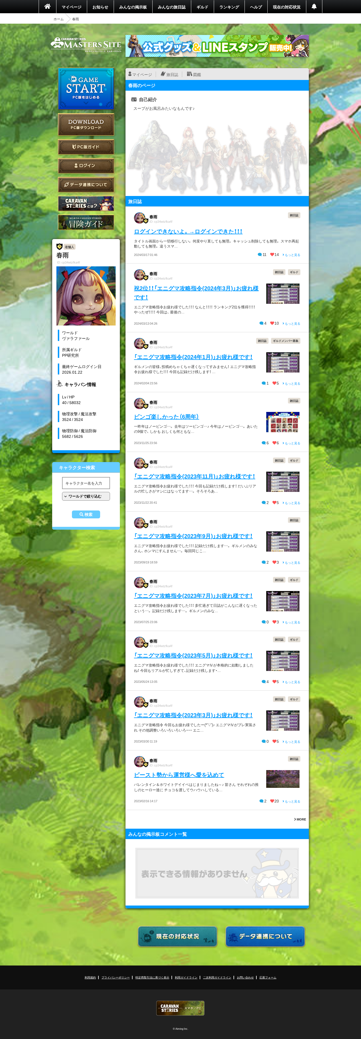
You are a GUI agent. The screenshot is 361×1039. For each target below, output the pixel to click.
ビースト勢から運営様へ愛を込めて (179, 774)
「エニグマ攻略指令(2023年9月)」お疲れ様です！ (193, 536)
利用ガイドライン (186, 977)
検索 (89, 514)
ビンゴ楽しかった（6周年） (166, 416)
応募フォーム (267, 977)
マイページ (72, 7)
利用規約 (90, 977)
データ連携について (86, 184)
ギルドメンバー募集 (285, 340)
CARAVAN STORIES (180, 1008)
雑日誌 (294, 215)
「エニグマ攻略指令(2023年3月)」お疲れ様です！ (193, 715)
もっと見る (292, 254)
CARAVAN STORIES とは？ (86, 203)
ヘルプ (256, 7)
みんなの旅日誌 (172, 7)
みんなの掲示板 (133, 7)
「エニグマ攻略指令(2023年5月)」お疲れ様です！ (193, 655)
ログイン (86, 165)
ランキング (229, 7)
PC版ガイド (86, 147)
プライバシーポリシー (116, 977)
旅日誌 (172, 74)
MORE (301, 819)
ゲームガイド (86, 222)
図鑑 (197, 74)
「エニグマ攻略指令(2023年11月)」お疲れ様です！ (194, 476)
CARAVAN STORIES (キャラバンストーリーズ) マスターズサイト (86, 45)
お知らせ (100, 7)
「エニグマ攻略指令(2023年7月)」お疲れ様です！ (193, 595)
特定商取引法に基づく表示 (152, 977)
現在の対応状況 (287, 7)
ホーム (59, 18)
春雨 (153, 216)
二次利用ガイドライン (217, 977)
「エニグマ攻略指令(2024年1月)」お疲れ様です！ (193, 357)
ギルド (202, 7)
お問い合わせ (245, 977)
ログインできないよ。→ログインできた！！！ (188, 231)
